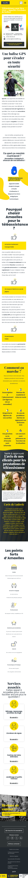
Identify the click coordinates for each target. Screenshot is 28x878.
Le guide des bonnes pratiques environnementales (13, 867)
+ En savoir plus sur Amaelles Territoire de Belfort (14, 44)
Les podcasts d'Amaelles (14, 859)
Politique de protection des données (13, 853)
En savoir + (14, 717)
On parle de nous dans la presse (14, 862)
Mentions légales (14, 856)
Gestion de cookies (14, 849)
